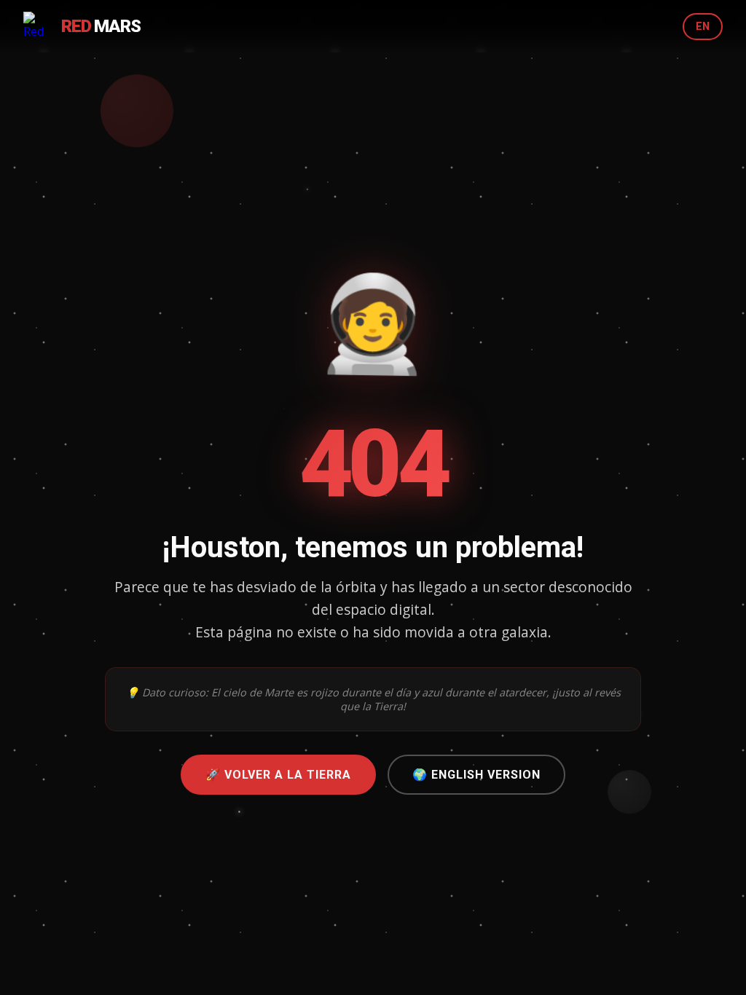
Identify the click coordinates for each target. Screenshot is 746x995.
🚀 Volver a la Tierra (278, 775)
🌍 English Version (476, 775)
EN (703, 26)
